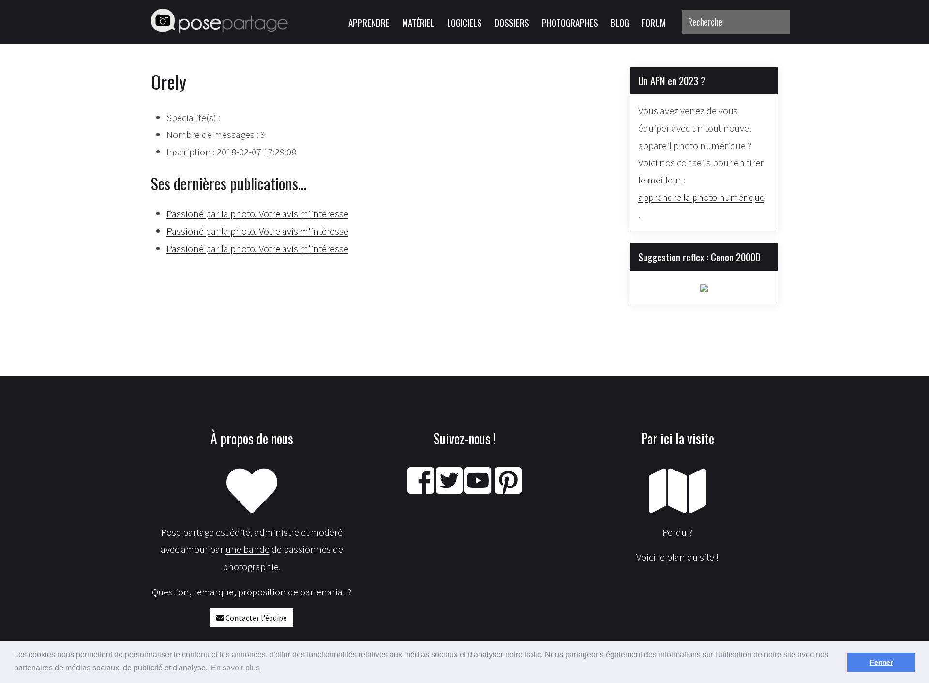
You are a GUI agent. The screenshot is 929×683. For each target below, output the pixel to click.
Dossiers (511, 22)
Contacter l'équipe (255, 617)
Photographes (570, 22)
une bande (247, 549)
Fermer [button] (881, 662)
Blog (620, 22)
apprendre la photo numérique (701, 197)
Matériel (418, 22)
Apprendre (369, 22)
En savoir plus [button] (235, 668)
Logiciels (464, 22)
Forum (654, 22)
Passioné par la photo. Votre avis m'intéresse (257, 213)
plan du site (690, 556)
